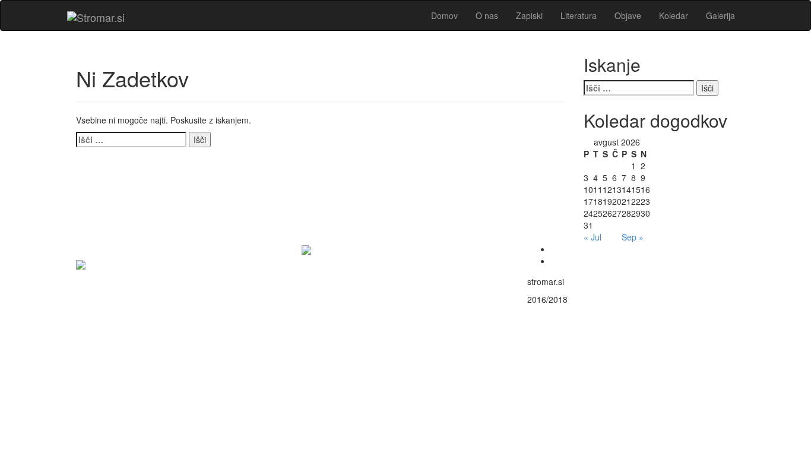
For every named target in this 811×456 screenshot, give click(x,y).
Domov (444, 15)
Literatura (578, 15)
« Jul (592, 237)
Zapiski (529, 15)
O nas (487, 15)
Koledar (673, 15)
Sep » (633, 237)
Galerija (720, 15)
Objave (627, 15)
